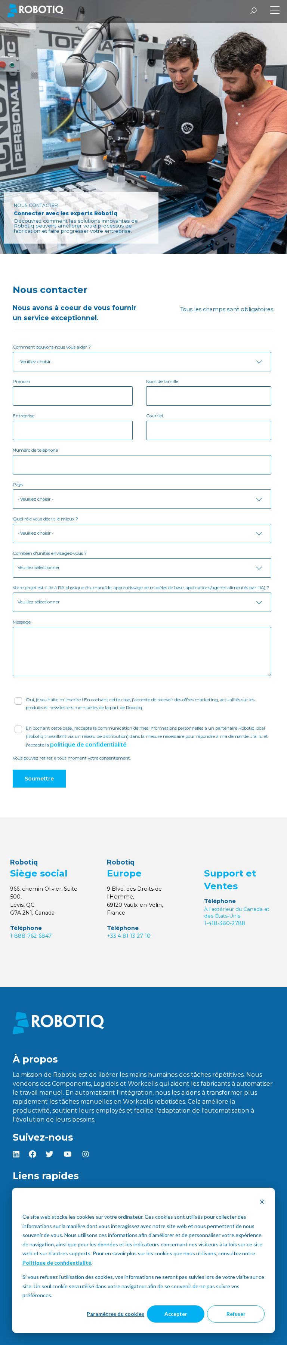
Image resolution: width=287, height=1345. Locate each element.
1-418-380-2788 (225, 923)
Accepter (175, 1314)
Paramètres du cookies (115, 1314)
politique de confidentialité (88, 744)
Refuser (236, 1314)
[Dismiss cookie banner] (262, 1203)
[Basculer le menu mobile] (275, 11)
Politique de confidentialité (56, 1262)
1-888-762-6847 (31, 936)
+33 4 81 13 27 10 (129, 936)
